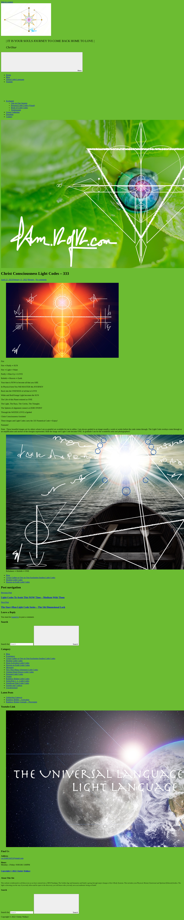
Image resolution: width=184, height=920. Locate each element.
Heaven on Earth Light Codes (18, 582)
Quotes (9, 676)
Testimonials (16, 110)
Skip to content (7, 2)
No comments (41, 280)
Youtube (9, 82)
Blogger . (31, 280)
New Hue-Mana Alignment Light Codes (22, 670)
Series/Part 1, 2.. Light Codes (17, 681)
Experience (10, 656)
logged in (15, 617)
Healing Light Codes (14, 580)
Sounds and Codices (14, 685)
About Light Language (15, 79)
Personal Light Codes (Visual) (23, 105)
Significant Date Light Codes (17, 683)
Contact (9, 117)
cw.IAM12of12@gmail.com (12, 858)
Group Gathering (13, 112)
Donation (9, 114)
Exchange (10, 101)
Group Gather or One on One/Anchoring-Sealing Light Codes (30, 577)
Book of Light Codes (19, 108)
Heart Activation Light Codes (17, 663)
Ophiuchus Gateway (14, 697)
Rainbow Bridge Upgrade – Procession (21, 702)
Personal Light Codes (14, 674)
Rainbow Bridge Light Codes (17, 679)
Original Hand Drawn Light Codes (20, 672)
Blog (8, 77)
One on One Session (19, 103)
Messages (10, 667)
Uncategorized (12, 688)
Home (8, 75)
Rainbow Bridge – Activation (17, 700)
